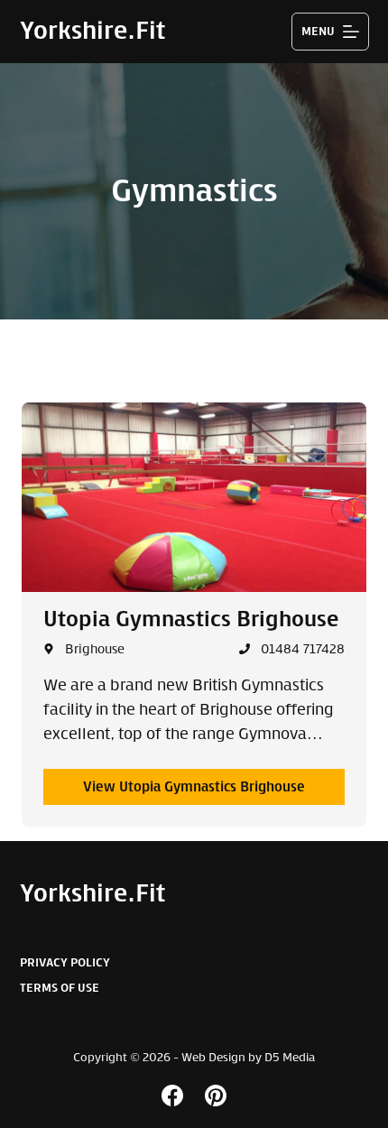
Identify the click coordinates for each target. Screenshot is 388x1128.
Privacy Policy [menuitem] (65, 962)
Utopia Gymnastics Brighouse (190, 619)
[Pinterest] (215, 1095)
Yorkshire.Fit (92, 30)
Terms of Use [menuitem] (59, 987)
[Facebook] (172, 1095)
